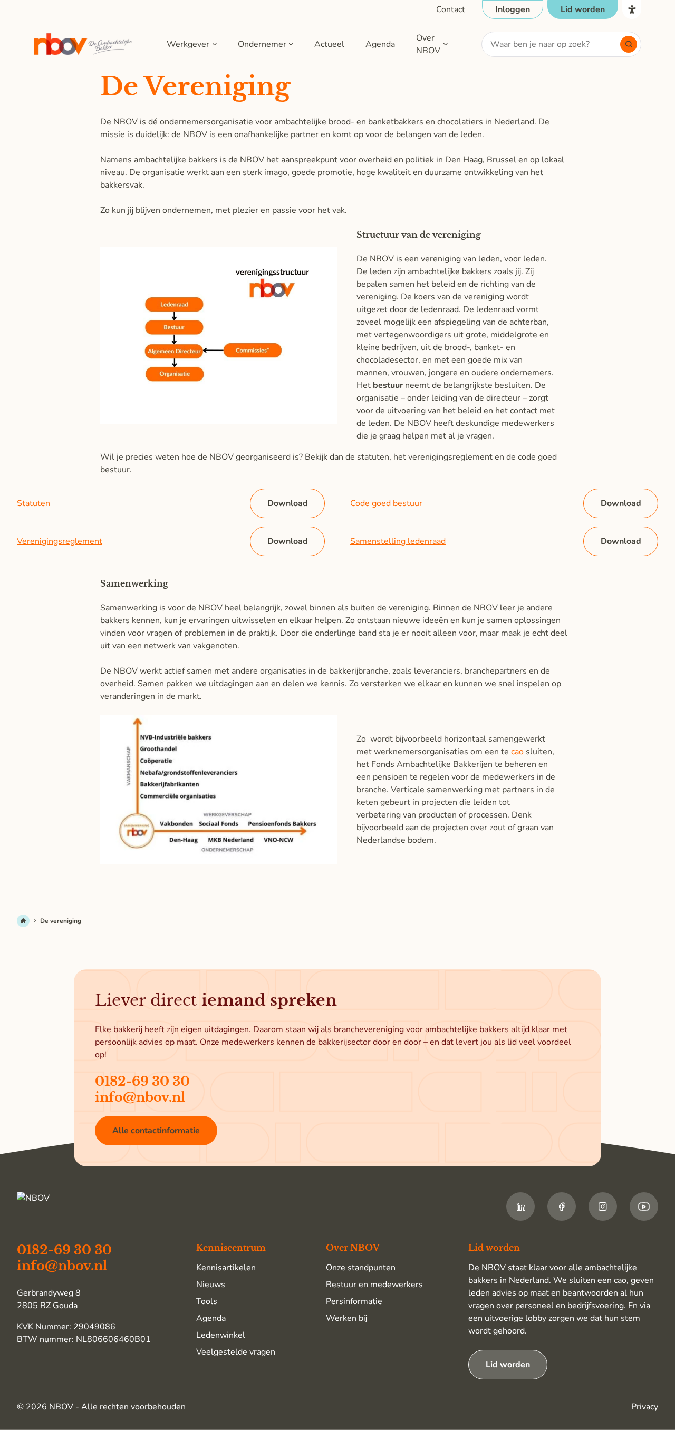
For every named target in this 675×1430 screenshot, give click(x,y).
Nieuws (210, 1284)
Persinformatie (354, 1301)
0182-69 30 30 (142, 1081)
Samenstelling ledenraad (398, 541)
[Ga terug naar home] (83, 44)
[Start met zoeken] (628, 44)
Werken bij (346, 1318)
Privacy (644, 1407)
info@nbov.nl (140, 1097)
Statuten (33, 503)
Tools (206, 1301)
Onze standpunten (361, 1267)
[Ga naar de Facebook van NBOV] (561, 1206)
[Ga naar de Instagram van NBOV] (603, 1206)
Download (287, 503)
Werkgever (188, 44)
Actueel (329, 44)
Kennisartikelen (226, 1267)
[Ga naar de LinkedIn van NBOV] (520, 1206)
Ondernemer (262, 44)
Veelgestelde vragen (235, 1352)
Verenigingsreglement (59, 541)
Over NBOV (428, 44)
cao (517, 751)
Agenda (380, 44)
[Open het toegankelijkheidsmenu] (631, 9)
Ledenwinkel (220, 1335)
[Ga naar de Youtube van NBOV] (644, 1206)
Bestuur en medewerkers (374, 1284)
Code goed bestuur (386, 503)
